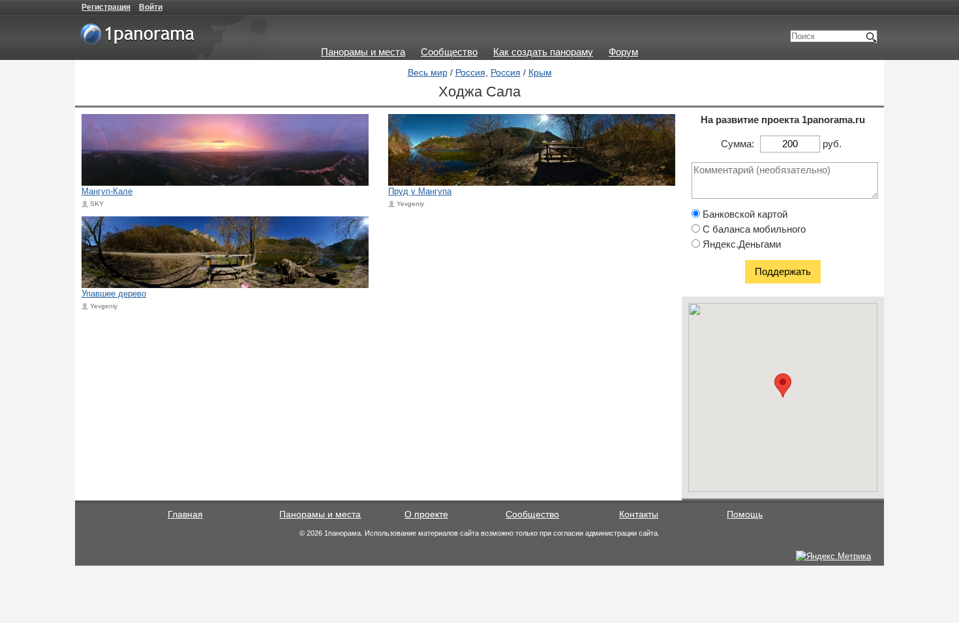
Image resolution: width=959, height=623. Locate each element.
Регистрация (106, 7)
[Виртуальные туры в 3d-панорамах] (138, 39)
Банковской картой (743, 214)
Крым (540, 72)
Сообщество (449, 51)
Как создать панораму (543, 51)
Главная (185, 514)
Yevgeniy (410, 203)
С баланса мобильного (753, 229)
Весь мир (428, 72)
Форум (623, 51)
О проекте (426, 514)
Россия (470, 72)
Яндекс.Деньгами (740, 244)
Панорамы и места (363, 51)
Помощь (745, 514)
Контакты (638, 514)
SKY (97, 203)
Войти (150, 7)
